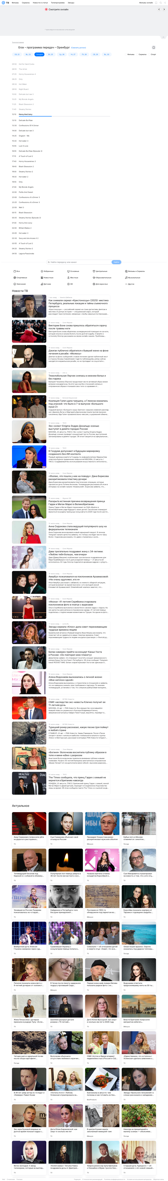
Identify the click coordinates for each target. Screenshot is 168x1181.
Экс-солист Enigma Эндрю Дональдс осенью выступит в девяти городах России (74, 427)
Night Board (23, 89)
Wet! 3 (21, 207)
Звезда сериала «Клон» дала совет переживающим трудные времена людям (78, 628)
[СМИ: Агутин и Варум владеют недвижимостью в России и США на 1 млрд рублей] (102, 1048)
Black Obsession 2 (26, 104)
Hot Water (23, 84)
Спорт (153, 54)
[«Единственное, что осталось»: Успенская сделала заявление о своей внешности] (139, 1048)
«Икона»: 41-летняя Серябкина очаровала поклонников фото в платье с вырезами (72, 603)
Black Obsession (25, 212)
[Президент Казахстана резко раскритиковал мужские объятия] (102, 829)
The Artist (23, 69)
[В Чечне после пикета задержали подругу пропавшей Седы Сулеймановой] (66, 975)
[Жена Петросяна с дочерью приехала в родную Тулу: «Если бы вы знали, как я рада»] (29, 1012)
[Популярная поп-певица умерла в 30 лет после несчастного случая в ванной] (66, 866)
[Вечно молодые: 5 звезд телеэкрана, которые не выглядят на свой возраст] (29, 1158)
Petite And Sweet (26, 192)
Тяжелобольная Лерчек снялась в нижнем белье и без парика (77, 377)
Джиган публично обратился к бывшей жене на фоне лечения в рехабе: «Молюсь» (78, 352)
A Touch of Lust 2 (26, 156)
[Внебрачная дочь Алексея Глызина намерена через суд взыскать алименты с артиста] (29, 939)
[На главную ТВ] (7, 2)
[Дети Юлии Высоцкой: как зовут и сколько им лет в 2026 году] (102, 1012)
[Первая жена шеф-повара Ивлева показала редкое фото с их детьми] (102, 975)
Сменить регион (78, 48)
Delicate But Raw (26, 120)
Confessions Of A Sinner (29, 125)
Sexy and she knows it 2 (28, 238)
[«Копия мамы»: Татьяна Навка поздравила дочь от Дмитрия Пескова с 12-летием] (66, 1158)
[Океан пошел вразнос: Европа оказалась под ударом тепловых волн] (139, 939)
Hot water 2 (23, 177)
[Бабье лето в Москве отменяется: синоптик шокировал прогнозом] (139, 829)
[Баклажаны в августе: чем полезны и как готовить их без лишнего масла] (102, 1085)
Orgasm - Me (24, 136)
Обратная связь (158, 1179)
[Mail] (3, 2)
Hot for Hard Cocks (26, 64)
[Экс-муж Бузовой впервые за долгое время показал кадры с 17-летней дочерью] (29, 1121)
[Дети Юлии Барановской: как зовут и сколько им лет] (66, 1121)
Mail (3, 1179)
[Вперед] (164, 9)
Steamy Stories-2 (26, 172)
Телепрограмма (18, 42)
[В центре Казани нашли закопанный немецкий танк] (102, 1121)
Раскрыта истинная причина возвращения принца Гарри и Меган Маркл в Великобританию (77, 503)
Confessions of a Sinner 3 (29, 197)
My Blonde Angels (26, 99)
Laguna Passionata (26, 253)
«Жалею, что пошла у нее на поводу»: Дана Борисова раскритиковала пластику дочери (79, 477)
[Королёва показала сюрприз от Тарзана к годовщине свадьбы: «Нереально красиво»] (139, 902)
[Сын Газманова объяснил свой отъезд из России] (66, 829)
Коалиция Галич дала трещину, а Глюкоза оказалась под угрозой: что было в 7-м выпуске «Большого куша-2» (78, 403)
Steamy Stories (25, 109)
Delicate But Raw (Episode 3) (30, 151)
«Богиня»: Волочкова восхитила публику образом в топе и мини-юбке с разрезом (77, 754)
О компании (11, 1179)
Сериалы (143, 54)
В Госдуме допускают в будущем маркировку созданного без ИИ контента (74, 452)
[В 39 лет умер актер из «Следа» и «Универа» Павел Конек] (29, 1085)
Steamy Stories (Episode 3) (30, 218)
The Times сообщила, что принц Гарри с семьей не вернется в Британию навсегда (77, 779)
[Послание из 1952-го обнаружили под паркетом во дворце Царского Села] (102, 902)
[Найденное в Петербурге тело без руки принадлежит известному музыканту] (66, 902)
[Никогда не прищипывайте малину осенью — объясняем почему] (139, 1121)
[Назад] (159, 9)
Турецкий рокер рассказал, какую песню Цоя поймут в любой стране (78, 729)
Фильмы (130, 54)
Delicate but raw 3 (26, 94)
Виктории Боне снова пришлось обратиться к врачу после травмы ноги (78, 327)
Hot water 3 (23, 141)
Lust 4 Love (23, 146)
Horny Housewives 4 (27, 74)
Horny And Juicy (25, 114)
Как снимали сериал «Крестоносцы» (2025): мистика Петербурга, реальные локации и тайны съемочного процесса (78, 303)
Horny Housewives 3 (27, 161)
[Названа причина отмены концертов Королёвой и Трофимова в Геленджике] (102, 866)
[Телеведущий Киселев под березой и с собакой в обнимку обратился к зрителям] (29, 866)
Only (21, 79)
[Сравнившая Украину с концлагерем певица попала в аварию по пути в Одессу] (66, 939)
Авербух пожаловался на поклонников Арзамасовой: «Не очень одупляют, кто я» (78, 578)
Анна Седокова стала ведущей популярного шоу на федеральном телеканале (78, 528)
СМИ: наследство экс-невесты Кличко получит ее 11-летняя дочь (77, 703)
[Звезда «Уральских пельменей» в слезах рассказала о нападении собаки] (139, 1085)
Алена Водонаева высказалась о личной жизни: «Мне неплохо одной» (75, 678)
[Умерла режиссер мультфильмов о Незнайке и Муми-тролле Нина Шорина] (102, 1158)
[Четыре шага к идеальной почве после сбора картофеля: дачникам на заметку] (29, 1048)
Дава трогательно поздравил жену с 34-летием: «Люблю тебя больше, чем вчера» (76, 553)
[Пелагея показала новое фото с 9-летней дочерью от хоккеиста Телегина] (29, 975)
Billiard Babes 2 (25, 228)
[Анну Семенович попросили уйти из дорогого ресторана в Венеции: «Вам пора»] (29, 829)
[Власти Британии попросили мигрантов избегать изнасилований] (139, 1012)
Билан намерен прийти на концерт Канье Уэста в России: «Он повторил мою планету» (75, 653)
